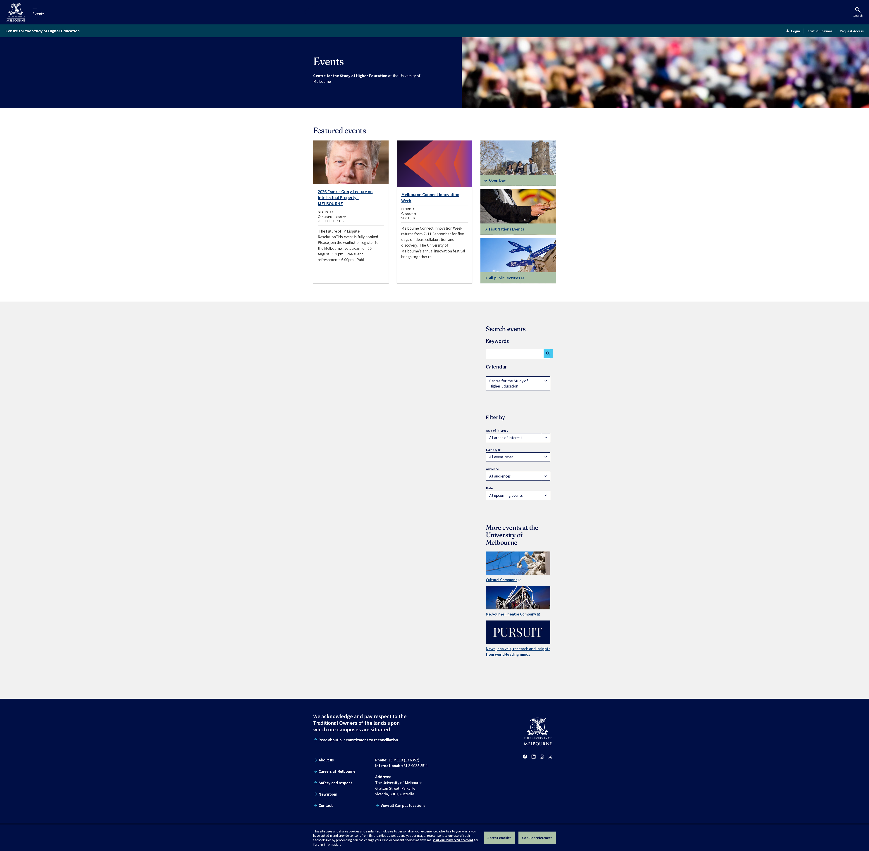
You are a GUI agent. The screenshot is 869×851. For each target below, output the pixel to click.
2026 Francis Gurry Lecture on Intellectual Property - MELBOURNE (345, 197)
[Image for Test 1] (351, 162)
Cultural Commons (501, 579)
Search (858, 16)
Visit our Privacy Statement (453, 840)
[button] (518, 383)
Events (39, 13)
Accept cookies (499, 837)
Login (792, 31)
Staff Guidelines (819, 31)
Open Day (497, 180)
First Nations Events (506, 229)
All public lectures (504, 277)
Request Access (852, 31)
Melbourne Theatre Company (511, 614)
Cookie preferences (537, 837)
